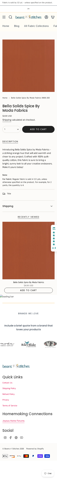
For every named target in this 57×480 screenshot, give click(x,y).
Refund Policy (8, 394)
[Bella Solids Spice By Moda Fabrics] (28, 250)
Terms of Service (9, 405)
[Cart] (53, 17)
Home (4, 97)
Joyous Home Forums (13, 421)
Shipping (6, 120)
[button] (54, 238)
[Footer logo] (16, 366)
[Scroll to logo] (13, 344)
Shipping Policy (9, 388)
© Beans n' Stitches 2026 (13, 448)
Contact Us (7, 382)
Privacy (5, 399)
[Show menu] (4, 17)
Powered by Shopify (35, 448)
